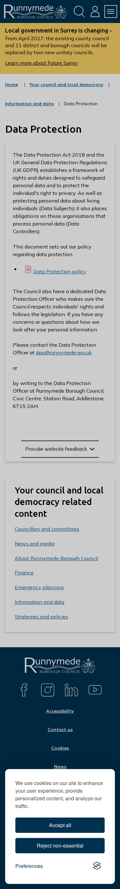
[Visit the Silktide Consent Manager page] (97, 866)
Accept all (60, 825)
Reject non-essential (60, 845)
